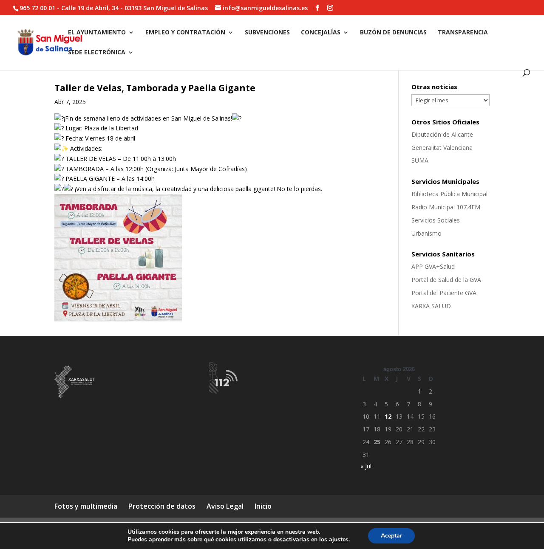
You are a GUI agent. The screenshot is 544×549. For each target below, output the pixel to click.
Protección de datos (162, 506)
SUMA (419, 160)
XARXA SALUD (431, 306)
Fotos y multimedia (85, 506)
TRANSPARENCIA (463, 32)
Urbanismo (426, 233)
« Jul (365, 466)
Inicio (263, 506)
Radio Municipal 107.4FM (445, 207)
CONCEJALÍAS (320, 32)
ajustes (338, 539)
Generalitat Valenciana (442, 148)
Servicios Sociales (435, 220)
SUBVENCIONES (267, 32)
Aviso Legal (225, 506)
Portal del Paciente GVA (443, 293)
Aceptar (391, 536)
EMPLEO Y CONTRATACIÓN (185, 32)
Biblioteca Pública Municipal (449, 194)
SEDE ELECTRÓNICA (96, 52)
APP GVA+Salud (433, 266)
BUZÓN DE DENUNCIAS (393, 32)
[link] (118, 319)
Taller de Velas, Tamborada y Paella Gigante (154, 88)
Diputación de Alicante (442, 134)
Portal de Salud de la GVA (446, 280)
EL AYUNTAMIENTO (97, 32)
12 (388, 416)
